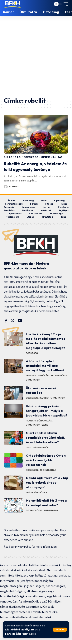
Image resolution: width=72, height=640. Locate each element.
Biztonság (12, 157)
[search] (48, 4)
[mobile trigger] (65, 4)
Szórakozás (43, 420)
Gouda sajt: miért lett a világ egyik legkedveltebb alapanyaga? (47, 482)
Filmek (30, 420)
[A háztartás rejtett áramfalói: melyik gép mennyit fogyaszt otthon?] (13, 366)
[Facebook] (6, 320)
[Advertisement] (36, 54)
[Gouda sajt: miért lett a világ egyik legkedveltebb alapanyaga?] (13, 483)
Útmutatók (33, 380)
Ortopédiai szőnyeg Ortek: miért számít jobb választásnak (46, 460)
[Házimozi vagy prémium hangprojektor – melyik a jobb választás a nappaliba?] (13, 411)
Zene (45, 425)
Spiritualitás (52, 157)
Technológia (59, 375)
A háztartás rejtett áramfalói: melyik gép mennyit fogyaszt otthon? (45, 365)
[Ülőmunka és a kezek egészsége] (13, 393)
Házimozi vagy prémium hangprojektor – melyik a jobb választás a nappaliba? (46, 410)
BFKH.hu (13, 186)
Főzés (43, 492)
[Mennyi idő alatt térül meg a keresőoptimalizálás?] (13, 505)
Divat (29, 447)
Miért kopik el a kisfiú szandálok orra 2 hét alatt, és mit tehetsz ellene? (45, 437)
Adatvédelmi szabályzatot (20, 629)
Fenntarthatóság (37, 375)
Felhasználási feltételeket (20, 633)
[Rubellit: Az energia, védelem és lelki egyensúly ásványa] (36, 134)
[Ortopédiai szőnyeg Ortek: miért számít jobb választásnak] (13, 460)
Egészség (31, 157)
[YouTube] (20, 320)
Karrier (44, 398)
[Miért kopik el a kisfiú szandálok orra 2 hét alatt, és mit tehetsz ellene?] (13, 438)
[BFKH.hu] (12, 4)
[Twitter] (12, 320)
